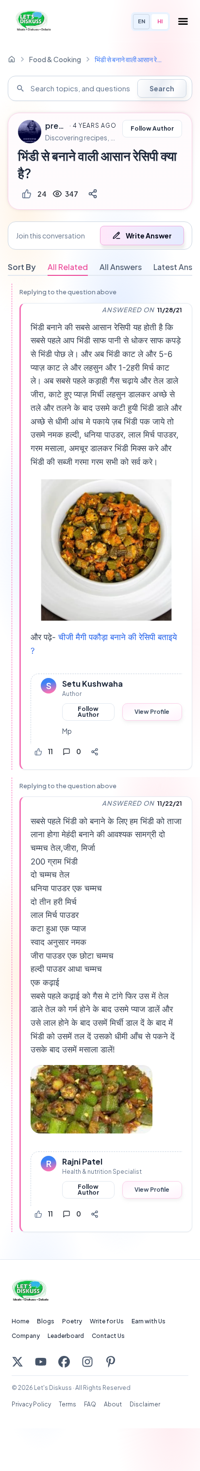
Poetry (72, 1321)
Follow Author (152, 128)
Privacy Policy (31, 1404)
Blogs (45, 1321)
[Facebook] (64, 1362)
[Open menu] (183, 21)
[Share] (92, 194)
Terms (67, 1404)
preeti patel (56, 126)
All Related (68, 267)
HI (160, 21)
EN (141, 21)
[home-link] (12, 59)
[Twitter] (17, 1362)
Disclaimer (145, 1404)
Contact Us (108, 1335)
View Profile (151, 711)
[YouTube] (41, 1362)
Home (20, 1321)
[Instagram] (87, 1362)
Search (162, 88)
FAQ (90, 1404)
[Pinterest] (111, 1362)
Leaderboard (66, 1335)
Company (26, 1335)
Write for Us (107, 1321)
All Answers (121, 267)
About (113, 1404)
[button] (100, 235)
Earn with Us (149, 1321)
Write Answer (149, 235)
